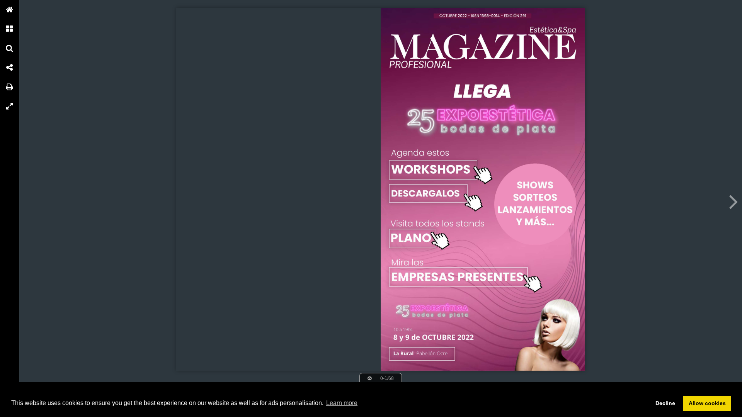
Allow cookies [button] (707, 403)
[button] (9, 9)
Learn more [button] (341, 403)
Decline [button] (665, 403)
